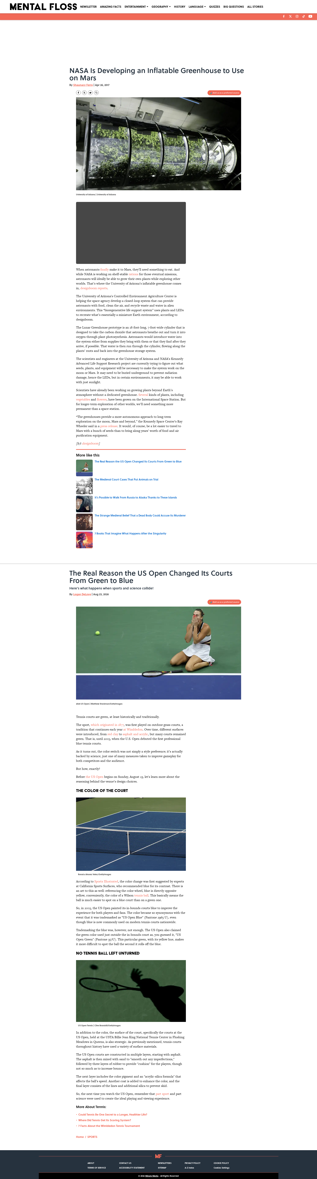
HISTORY (179, 6)
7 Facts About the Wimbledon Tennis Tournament (109, 1126)
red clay (112, 734)
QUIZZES (214, 6)
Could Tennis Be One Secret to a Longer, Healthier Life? (112, 1114)
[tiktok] (304, 16)
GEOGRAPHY (160, 6)
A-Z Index (189, 1167)
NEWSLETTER (88, 6)
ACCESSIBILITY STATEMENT (132, 1167)
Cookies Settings (221, 1167)
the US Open (94, 777)
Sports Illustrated (106, 881)
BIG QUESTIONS (233, 6)
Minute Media (151, 1175)
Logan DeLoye (82, 594)
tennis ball (141, 895)
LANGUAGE (196, 6)
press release (108, 426)
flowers (102, 399)
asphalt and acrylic (135, 734)
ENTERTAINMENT (135, 6)
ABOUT (91, 1163)
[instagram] (297, 16)
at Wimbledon (133, 729)
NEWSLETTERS (164, 1163)
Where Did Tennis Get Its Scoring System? (104, 1120)
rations (133, 274)
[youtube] (310, 16)
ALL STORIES (255, 6)
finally (104, 269)
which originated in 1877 (107, 725)
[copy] (96, 92)
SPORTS (92, 1137)
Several (143, 395)
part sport (162, 1094)
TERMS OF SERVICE (97, 1167)
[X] (290, 16)
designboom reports (93, 288)
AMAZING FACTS (110, 6)
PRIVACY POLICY (192, 1163)
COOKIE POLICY (221, 1163)
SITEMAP (162, 1167)
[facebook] (284, 16)
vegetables (83, 399)
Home (80, 1137)
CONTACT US (125, 1163)
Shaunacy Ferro (83, 85)
